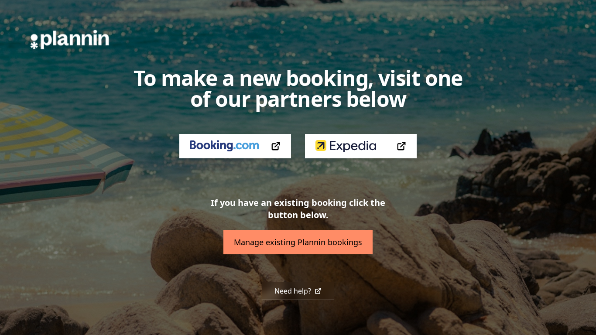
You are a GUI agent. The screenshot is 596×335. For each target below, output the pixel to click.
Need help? (292, 291)
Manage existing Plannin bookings (298, 242)
